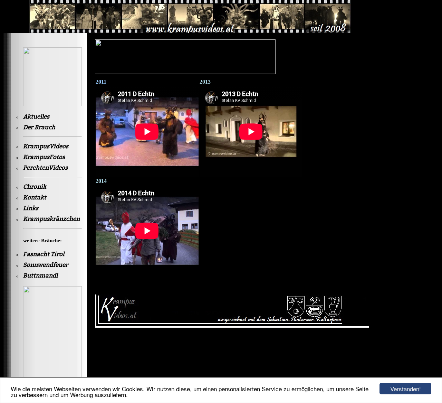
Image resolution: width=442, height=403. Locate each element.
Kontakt (34, 197)
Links (30, 208)
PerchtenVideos (45, 167)
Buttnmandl (40, 275)
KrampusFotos (44, 157)
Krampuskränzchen (51, 219)
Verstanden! (405, 388)
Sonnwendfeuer (45, 265)
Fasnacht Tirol (43, 254)
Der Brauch (39, 127)
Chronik (34, 186)
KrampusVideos (45, 146)
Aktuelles (36, 116)
